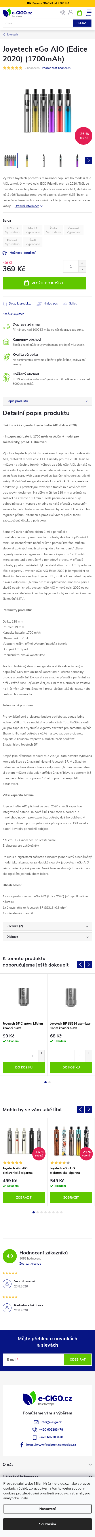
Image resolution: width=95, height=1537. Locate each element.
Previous (80, 964)
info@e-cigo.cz (51, 1422)
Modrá (32, 228)
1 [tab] (45, 1082)
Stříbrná (12, 228)
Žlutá (53, 228)
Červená (74, 228)
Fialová (12, 240)
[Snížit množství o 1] (82, 269)
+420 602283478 (51, 1430)
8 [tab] (61, 1212)
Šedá (32, 240)
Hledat (82, 23)
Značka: (13, 314)
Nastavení (47, 1508)
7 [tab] (57, 1212)
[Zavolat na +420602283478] (62, 13)
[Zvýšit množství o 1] (82, 263)
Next (88, 964)
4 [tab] (45, 1212)
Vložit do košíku (48, 283)
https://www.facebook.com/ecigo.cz (51, 1445)
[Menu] (89, 12)
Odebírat (78, 1359)
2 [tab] (49, 1082)
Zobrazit (24, 1197)
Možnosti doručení (23, 253)
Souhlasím (47, 1524)
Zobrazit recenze (30, 1264)
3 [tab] (41, 1212)
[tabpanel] (24, 1025)
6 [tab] (53, 1212)
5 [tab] (49, 1212)
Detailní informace (27, 206)
